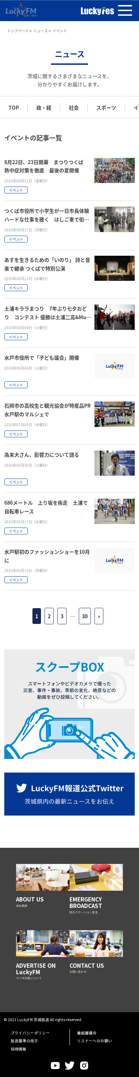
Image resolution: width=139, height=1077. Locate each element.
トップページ (18, 30)
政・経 (43, 107)
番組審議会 (87, 1032)
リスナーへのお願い (94, 1040)
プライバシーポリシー (30, 1032)
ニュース (41, 30)
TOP (14, 107)
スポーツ (106, 107)
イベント (16, 190)
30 (85, 616)
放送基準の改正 (24, 1040)
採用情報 (18, 1049)
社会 (74, 107)
